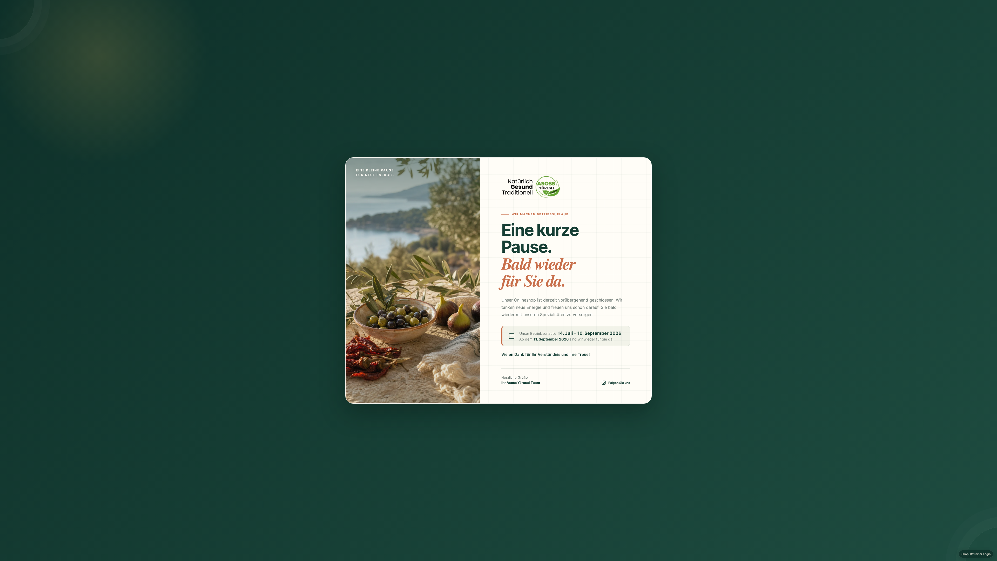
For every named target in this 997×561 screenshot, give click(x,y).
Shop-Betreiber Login (976, 554)
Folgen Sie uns (619, 383)
